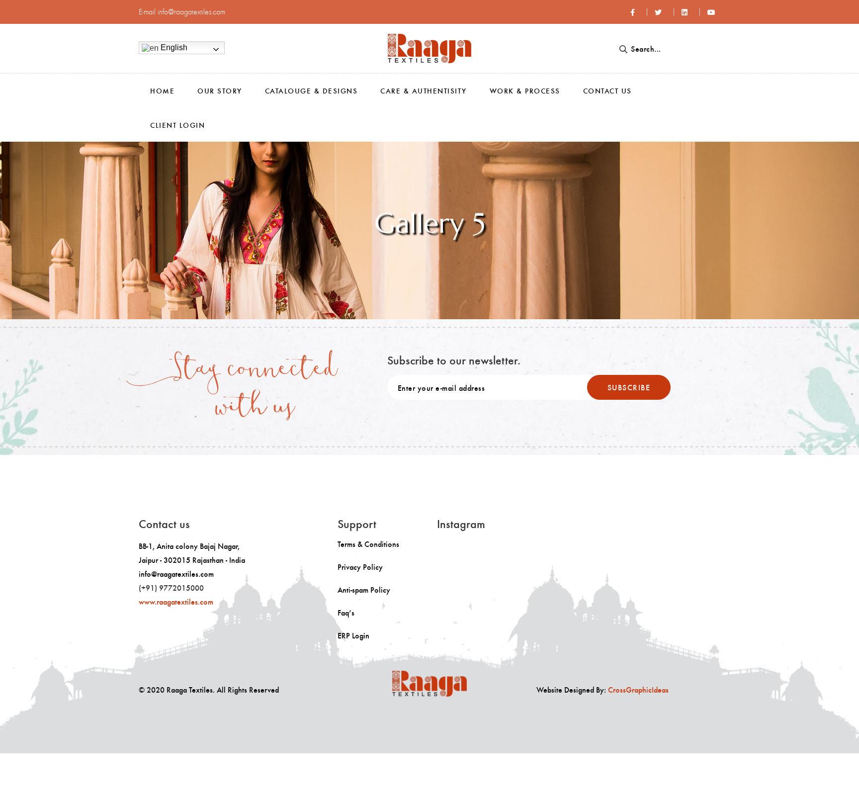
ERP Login (353, 635)
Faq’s (346, 613)
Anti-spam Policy (364, 590)
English (173, 47)
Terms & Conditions (368, 544)
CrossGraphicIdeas (638, 689)
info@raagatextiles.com (191, 11)
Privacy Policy (360, 567)
